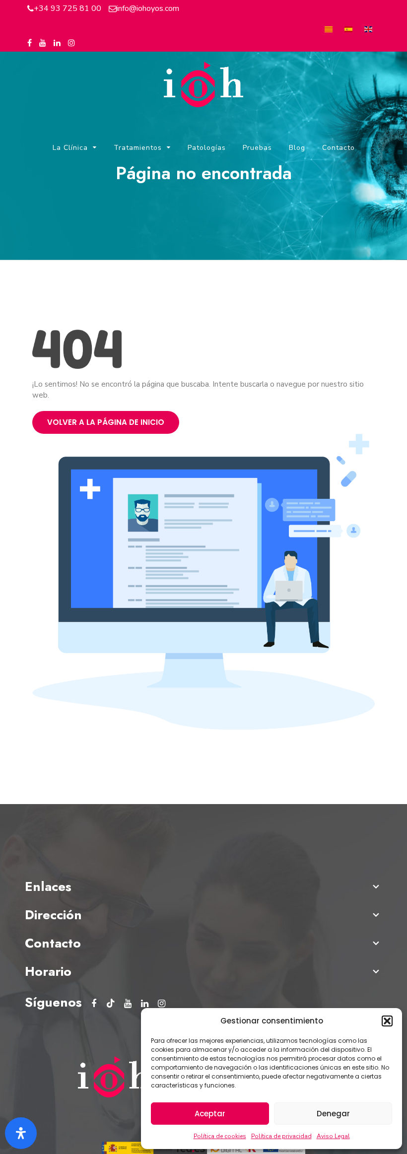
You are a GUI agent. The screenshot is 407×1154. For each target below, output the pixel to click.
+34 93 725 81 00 (67, 8)
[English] (368, 29)
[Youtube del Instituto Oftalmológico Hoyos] (42, 43)
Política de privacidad (281, 1136)
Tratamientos (138, 147)
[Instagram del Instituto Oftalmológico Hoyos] (71, 43)
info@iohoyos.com (148, 8)
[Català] (329, 29)
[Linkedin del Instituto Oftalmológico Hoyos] (57, 43)
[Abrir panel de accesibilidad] (21, 1133)
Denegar (333, 1113)
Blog (297, 147)
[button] (387, 1021)
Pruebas (257, 147)
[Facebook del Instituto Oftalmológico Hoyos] (29, 43)
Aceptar (210, 1113)
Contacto (338, 147)
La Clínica (70, 147)
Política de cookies (220, 1136)
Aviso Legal (333, 1136)
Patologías (207, 147)
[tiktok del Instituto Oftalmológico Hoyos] (110, 1003)
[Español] (348, 29)
